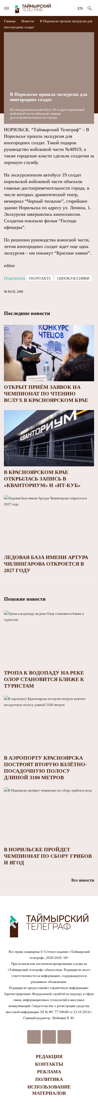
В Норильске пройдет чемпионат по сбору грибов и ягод (48, 856)
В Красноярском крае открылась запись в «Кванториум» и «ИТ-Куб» (42, 478)
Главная (10, 21)
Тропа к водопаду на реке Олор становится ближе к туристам (44, 679)
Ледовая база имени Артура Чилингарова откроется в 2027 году (46, 563)
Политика (49, 1079)
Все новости (82, 880)
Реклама (49, 1071)
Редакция (49, 1056)
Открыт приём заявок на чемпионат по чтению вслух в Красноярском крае (46, 393)
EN (80, 8)
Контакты (49, 1064)
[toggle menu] (6, 8)
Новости (27, 21)
